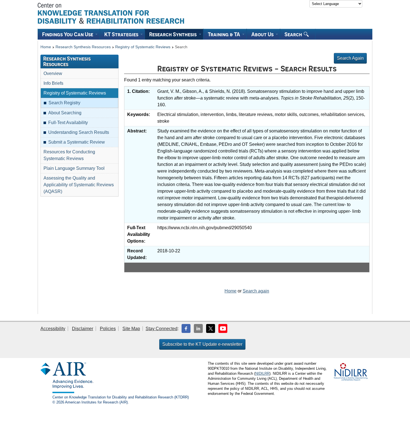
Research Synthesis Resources (83, 47)
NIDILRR (262, 373)
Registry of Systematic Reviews (142, 47)
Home (45, 47)
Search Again (350, 58)
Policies (108, 328)
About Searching (64, 112)
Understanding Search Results (78, 132)
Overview (53, 73)
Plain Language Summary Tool (74, 168)
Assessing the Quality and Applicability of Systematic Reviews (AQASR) (79, 185)
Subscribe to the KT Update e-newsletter (202, 344)
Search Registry (64, 102)
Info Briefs (53, 83)
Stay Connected (161, 328)
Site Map (131, 328)
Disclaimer (82, 328)
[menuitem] (69, 34)
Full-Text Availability (68, 122)
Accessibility (52, 328)
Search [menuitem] (293, 34)
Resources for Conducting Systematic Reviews (69, 155)
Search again (256, 291)
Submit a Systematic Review (76, 142)
